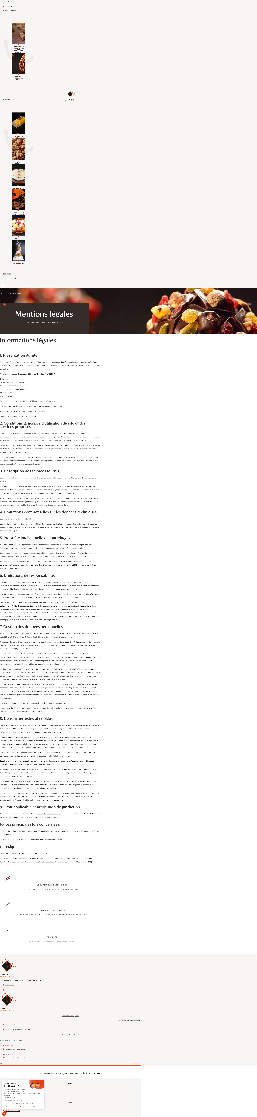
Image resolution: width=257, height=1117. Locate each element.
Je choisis (23, 1107)
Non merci (9, 1107)
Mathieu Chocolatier (129, 1020)
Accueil (2, 293)
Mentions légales (8, 1045)
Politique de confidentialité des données (15, 1049)
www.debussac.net (7, 396)
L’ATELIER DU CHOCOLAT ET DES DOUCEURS (21, 980)
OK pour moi (37, 1107)
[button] (4, 1113)
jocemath (42, 401)
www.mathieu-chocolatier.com (27, 366)
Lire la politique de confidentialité (13, 1100)
